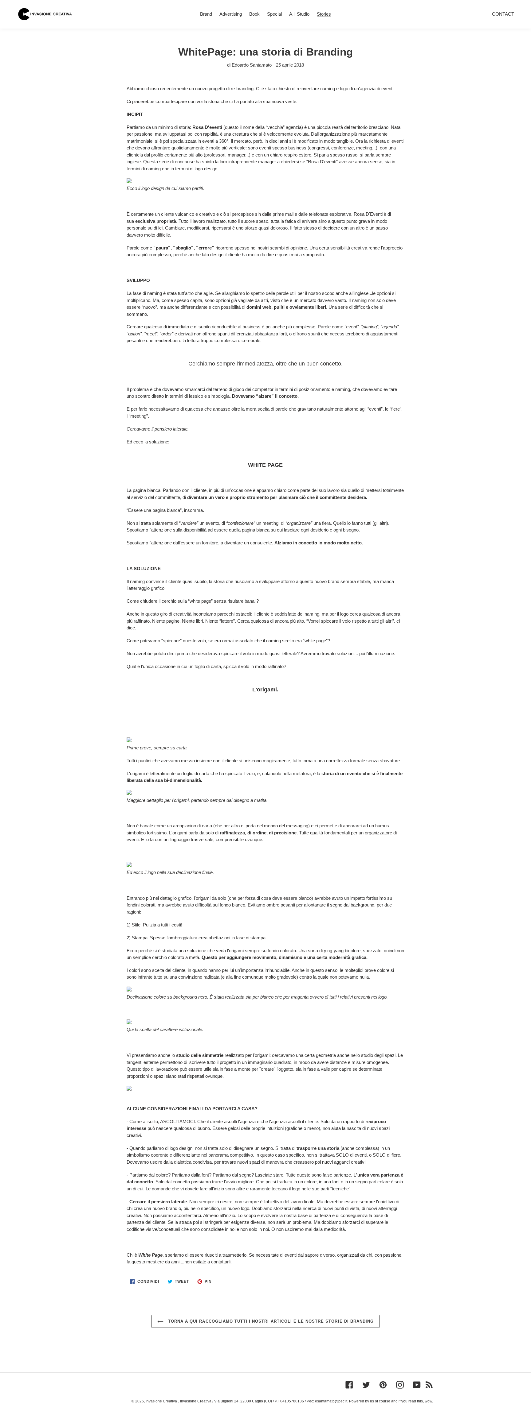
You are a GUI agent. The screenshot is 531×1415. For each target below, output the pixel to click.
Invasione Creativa (161, 1401)
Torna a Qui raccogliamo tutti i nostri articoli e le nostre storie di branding (270, 1321)
